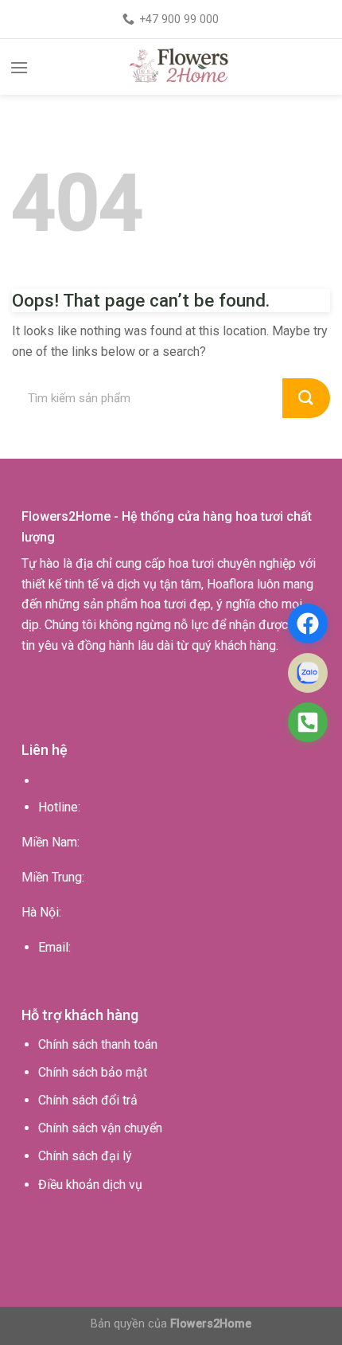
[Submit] (306, 398)
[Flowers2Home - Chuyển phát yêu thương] (181, 67)
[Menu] (19, 67)
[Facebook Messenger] (308, 623)
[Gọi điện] (308, 722)
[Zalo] (308, 673)
